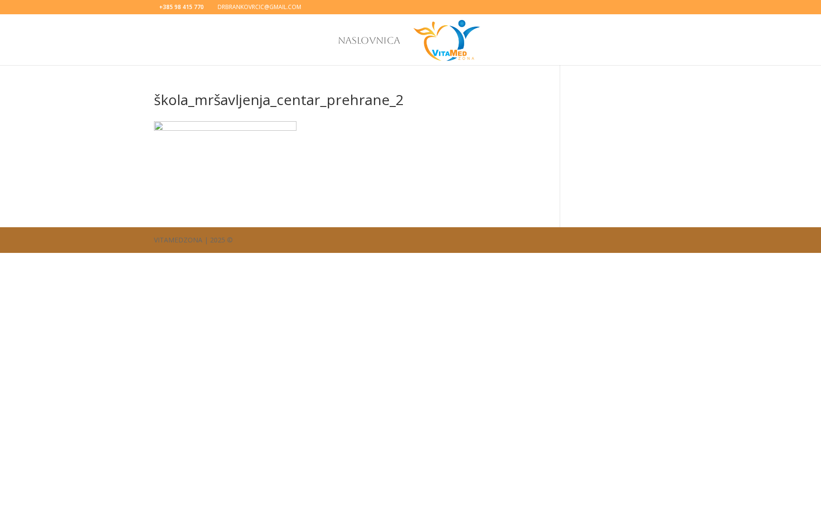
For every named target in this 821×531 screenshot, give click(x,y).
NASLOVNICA (369, 41)
